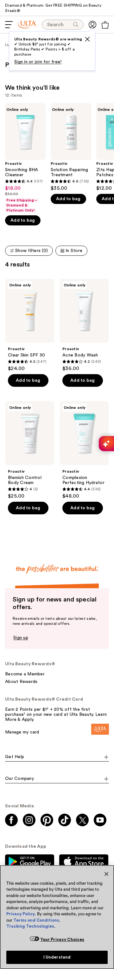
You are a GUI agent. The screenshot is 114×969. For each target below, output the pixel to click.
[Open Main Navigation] (9, 25)
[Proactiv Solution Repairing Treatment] (71, 147)
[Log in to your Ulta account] (92, 24)
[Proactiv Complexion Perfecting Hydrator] (84, 450)
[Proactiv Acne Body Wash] (84, 325)
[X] (87, 39)
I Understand (57, 957)
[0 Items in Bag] (105, 25)
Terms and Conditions (36, 920)
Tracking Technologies (30, 926)
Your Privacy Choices (63, 939)
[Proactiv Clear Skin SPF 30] (29, 325)
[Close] (106, 874)
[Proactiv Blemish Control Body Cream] (29, 450)
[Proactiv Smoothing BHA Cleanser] (25, 158)
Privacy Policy (20, 914)
